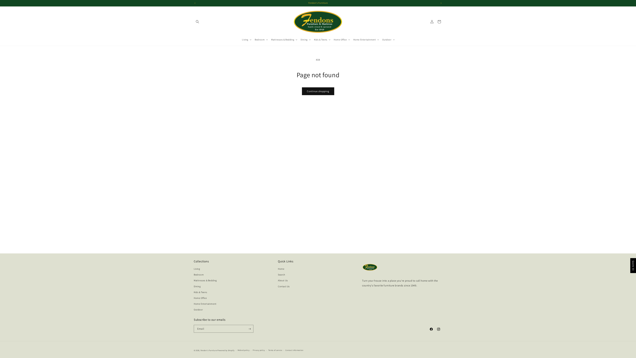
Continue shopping (318, 91)
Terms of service (275, 350)
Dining (197, 286)
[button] (197, 21)
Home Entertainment (205, 303)
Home (281, 269)
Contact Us (284, 286)
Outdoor (198, 309)
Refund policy (243, 350)
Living (197, 269)
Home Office (200, 298)
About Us (283, 280)
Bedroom (199, 274)
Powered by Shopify (226, 350)
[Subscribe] (249, 329)
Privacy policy (259, 350)
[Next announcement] (441, 3)
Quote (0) (633, 265)
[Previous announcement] (195, 3)
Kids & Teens (200, 292)
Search (281, 274)
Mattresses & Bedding (205, 280)
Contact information (294, 350)
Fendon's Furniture (209, 350)
